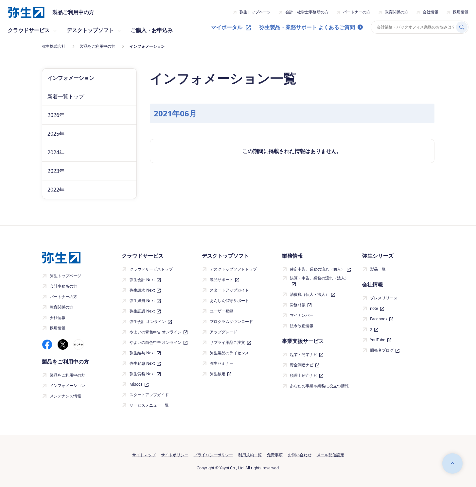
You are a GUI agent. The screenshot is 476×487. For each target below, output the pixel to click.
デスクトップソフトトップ (233, 269)
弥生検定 (217, 374)
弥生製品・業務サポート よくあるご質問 (307, 27)
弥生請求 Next (142, 290)
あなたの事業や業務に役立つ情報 (319, 386)
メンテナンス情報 (65, 396)
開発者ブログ (382, 350)
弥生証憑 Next (142, 311)
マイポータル (226, 27)
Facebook (378, 319)
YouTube (377, 340)
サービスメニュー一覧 (149, 405)
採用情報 (460, 12)
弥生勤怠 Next (142, 363)
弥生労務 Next (142, 374)
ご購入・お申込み (152, 30)
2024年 (55, 152)
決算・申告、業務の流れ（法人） (319, 278)
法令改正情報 (301, 325)
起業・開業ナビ (303, 354)
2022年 (55, 189)
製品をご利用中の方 (67, 375)
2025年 (55, 133)
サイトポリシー (174, 455)
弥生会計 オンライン (148, 321)
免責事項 (275, 455)
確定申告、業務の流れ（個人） (317, 269)
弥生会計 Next (142, 279)
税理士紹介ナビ (303, 375)
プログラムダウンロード (231, 321)
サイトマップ (144, 455)
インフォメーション (67, 385)
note (374, 308)
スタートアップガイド (149, 394)
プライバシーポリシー (213, 455)
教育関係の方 (396, 12)
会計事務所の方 (63, 286)
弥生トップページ (255, 12)
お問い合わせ (299, 455)
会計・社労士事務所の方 (306, 12)
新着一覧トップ (65, 96)
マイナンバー (301, 315)
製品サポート (221, 279)
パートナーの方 (356, 12)
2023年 (55, 171)
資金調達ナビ (301, 365)
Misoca (136, 384)
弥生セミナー (221, 363)
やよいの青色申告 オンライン (156, 332)
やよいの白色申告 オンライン (156, 342)
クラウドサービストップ (151, 269)
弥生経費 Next (142, 300)
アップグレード (223, 332)
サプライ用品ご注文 (227, 342)
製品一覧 (378, 269)
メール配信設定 (330, 455)
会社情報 (430, 12)
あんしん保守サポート (229, 300)
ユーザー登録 (221, 311)
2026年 (55, 115)
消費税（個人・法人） (309, 294)
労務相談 (298, 305)
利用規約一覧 (250, 455)
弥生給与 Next (142, 353)
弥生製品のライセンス (229, 353)
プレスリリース (383, 298)
